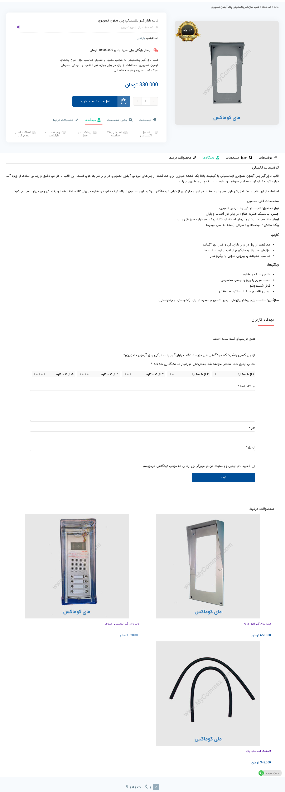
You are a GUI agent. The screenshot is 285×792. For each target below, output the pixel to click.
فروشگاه (266, 7)
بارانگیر (141, 38)
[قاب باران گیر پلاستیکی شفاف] (76, 566)
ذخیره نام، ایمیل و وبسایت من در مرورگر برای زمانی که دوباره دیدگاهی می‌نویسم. (196, 466)
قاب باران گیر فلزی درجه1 (256, 624)
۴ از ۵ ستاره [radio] (110, 374)
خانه (276, 7)
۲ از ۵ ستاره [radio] (200, 374)
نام (252, 428)
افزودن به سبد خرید (95, 101)
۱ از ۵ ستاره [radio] (246, 374)
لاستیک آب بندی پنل (258, 751)
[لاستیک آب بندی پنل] (208, 693)
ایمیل (250, 447)
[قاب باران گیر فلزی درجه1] (208, 566)
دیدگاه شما (246, 386)
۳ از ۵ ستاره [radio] (155, 374)
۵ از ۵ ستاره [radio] (64, 374)
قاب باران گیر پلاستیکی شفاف (122, 624)
